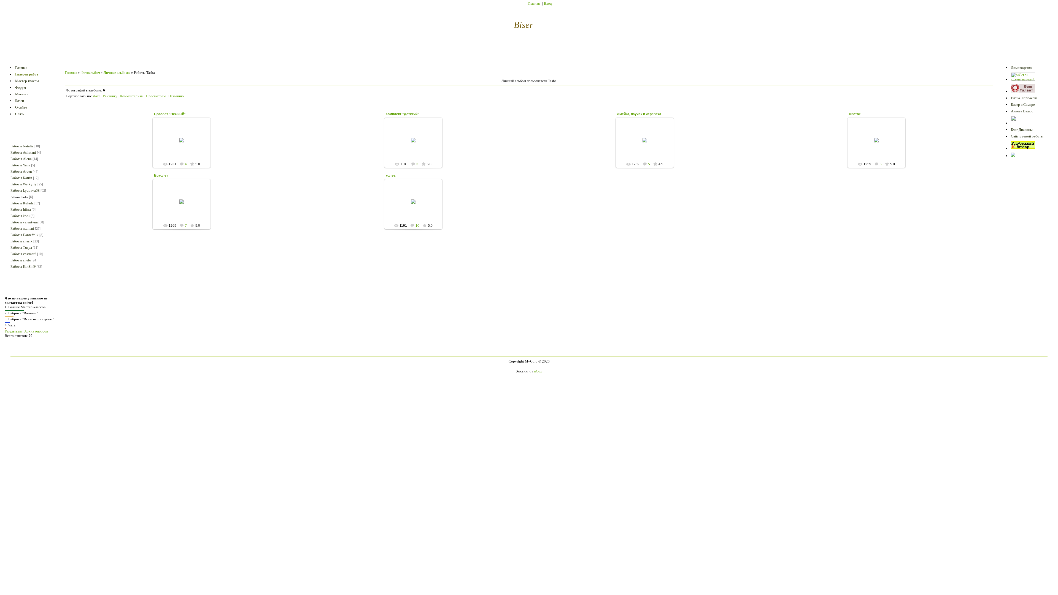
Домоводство (1021, 68)
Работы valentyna (24, 222)
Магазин (21, 94)
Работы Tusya (21, 247)
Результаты (13, 331)
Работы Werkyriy (23, 184)
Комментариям (131, 96)
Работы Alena (21, 159)
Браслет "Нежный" (170, 114)
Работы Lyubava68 (25, 190)
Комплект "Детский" (402, 114)
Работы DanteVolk (24, 235)
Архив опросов (36, 331)
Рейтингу (110, 96)
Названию (176, 96)
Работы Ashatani (23, 152)
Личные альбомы (117, 73)
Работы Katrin (21, 178)
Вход (548, 3)
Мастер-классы (27, 81)
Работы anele (20, 260)
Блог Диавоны (1022, 130)
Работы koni (20, 216)
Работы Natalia (22, 146)
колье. (391, 175)
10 (417, 226)
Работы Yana (20, 165)
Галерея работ (26, 74)
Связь (19, 114)
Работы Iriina (20, 209)
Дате (96, 96)
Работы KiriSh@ (23, 266)
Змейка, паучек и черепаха (639, 114)
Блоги (19, 101)
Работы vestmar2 (23, 254)
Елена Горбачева (1024, 98)
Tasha (184, 145)
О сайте (21, 107)
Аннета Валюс (1022, 111)
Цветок (854, 114)
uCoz (538, 371)
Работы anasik (21, 241)
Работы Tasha (19, 197)
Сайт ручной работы (1027, 136)
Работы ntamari (22, 228)
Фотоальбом (90, 73)
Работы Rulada (22, 203)
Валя (416, 210)
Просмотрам (156, 96)
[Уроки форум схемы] (1023, 148)
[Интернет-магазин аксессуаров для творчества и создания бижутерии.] (1013, 156)
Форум (20, 87)
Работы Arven (21, 171)
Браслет (161, 175)
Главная (534, 3)
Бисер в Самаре (1023, 104)
